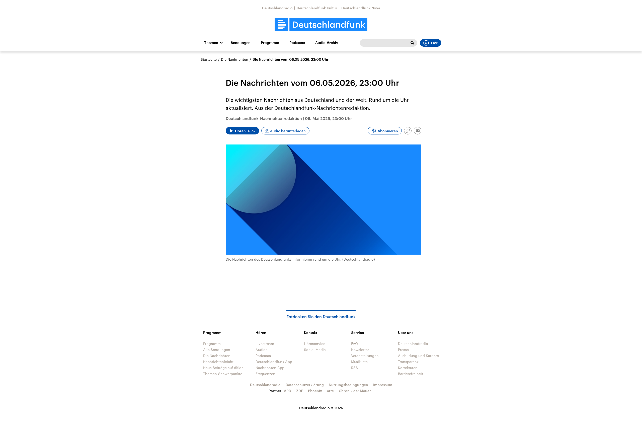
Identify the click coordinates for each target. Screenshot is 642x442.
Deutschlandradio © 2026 (321, 408)
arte (330, 391)
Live (434, 43)
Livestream (265, 343)
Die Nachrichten (234, 59)
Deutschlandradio (277, 8)
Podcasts (297, 42)
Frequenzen (265, 374)
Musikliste (359, 361)
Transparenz (408, 361)
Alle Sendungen (216, 349)
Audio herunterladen (288, 131)
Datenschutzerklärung (305, 385)
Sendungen (241, 42)
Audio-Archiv (326, 42)
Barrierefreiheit (410, 374)
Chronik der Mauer (355, 391)
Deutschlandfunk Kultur (317, 8)
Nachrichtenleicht (218, 361)
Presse (403, 349)
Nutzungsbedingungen (348, 385)
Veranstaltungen (365, 355)
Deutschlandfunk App (274, 361)
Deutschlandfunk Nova (360, 8)
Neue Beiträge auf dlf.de (223, 367)
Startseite (209, 59)
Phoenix (315, 391)
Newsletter (360, 349)
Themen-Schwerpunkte (222, 374)
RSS (354, 367)
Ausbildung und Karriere (418, 355)
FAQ (354, 343)
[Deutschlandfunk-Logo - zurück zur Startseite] (321, 25)
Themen (211, 42)
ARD (287, 391)
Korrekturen (408, 367)
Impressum (382, 385)
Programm (270, 42)
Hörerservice (314, 343)
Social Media (315, 349)
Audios (261, 349)
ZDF (299, 391)
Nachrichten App (270, 367)
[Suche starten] (412, 43)
